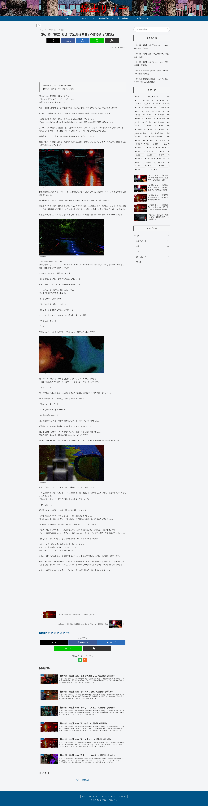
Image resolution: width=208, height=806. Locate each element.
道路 (49, 633)
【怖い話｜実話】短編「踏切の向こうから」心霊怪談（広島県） (151, 46)
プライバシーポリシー (107, 796)
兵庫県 (68, 633)
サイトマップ (121, 796)
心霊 (43, 633)
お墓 (61, 633)
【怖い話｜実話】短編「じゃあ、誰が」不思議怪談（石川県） (151, 63)
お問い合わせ (93, 796)
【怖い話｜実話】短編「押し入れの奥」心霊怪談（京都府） (151, 55)
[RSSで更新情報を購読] (85, 660)
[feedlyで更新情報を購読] (80, 660)
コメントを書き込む (82, 780)
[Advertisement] (82, 65)
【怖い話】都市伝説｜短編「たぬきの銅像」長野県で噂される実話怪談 (151, 80)
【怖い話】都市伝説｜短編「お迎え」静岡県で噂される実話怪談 (151, 72)
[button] (112, 40)
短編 (55, 633)
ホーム (84, 796)
